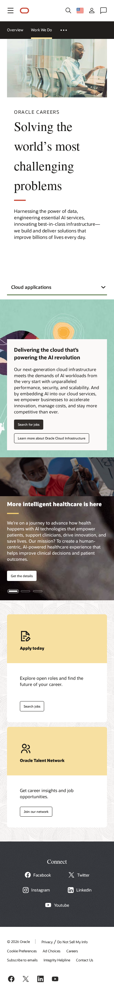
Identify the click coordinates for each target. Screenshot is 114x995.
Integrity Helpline (57, 960)
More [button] (66, 30)
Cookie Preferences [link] (22, 951)
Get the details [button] (22, 576)
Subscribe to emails (22, 960)
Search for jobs (28, 424)
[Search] (68, 10)
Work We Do (41, 29)
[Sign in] (91, 10)
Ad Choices (52, 951)
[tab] (13, 591)
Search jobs (30, 705)
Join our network (34, 810)
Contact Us (84, 960)
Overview (15, 29)
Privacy (47, 941)
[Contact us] (103, 10)
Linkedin (83, 890)
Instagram (40, 890)
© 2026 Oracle (18, 941)
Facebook (42, 875)
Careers (72, 951)
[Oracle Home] (24, 10)
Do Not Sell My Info (72, 941)
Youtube (61, 905)
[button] (10, 10)
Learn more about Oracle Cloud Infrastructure (51, 438)
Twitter (83, 875)
